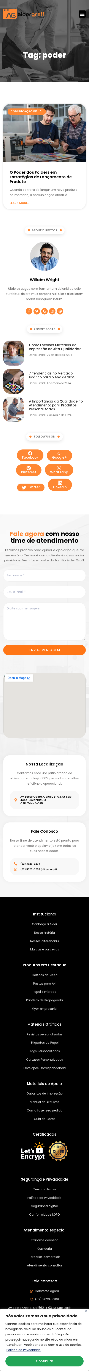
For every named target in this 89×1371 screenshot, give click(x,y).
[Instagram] (52, 311)
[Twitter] (36, 311)
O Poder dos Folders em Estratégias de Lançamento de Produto (41, 177)
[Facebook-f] (29, 311)
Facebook (30, 457)
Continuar (44, 1361)
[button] (82, 14)
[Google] (44, 311)
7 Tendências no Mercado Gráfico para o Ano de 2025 (52, 375)
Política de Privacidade (23, 1350)
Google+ (59, 457)
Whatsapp (59, 472)
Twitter (33, 487)
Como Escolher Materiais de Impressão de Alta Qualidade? (55, 347)
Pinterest (28, 472)
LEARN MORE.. (19, 203)
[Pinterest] (60, 311)
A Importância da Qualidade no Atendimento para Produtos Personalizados (56, 405)
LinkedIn (60, 487)
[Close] (86, 1311)
